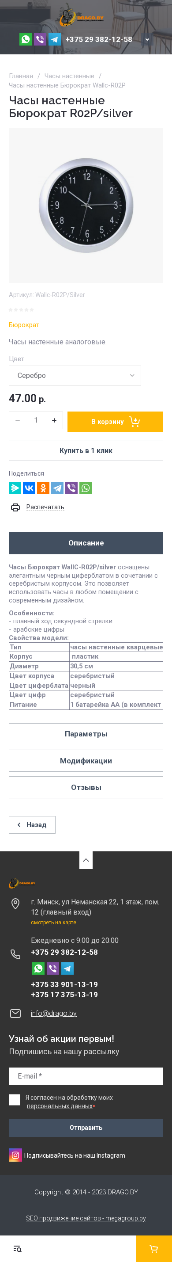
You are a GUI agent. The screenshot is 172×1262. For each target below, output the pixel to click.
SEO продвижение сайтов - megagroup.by (86, 1218)
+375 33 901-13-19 (64, 984)
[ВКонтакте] (29, 488)
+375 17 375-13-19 (64, 994)
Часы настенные (69, 76)
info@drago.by (54, 1013)
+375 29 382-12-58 (98, 39)
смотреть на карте (53, 922)
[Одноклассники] (43, 488)
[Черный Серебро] (75, 376)
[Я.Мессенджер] (15, 488)
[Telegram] (57, 488)
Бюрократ (24, 325)
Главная (21, 76)
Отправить (86, 1127)
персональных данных (60, 1105)
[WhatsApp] (85, 488)
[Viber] (71, 488)
